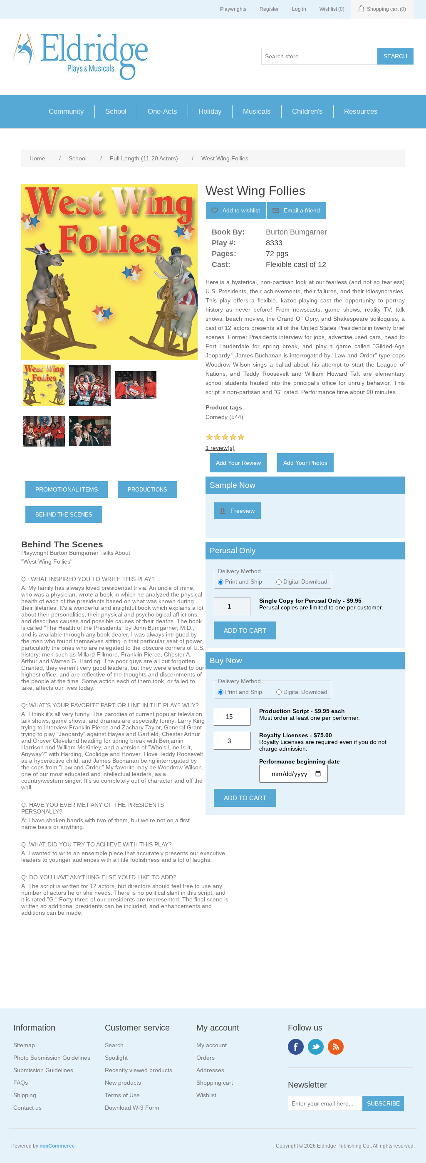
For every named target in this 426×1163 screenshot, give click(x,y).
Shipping (24, 1095)
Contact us (27, 1107)
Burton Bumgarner (296, 232)
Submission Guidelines (43, 1070)
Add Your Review (238, 462)
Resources (361, 111)
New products (123, 1082)
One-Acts (162, 111)
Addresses (210, 1070)
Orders (205, 1057)
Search (114, 1045)
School (115, 111)
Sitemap (24, 1045)
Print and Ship (243, 581)
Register (269, 9)
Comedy (217, 417)
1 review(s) (220, 447)
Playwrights (233, 9)
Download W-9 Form (132, 1107)
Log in (299, 9)
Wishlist (206, 1095)
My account (211, 1045)
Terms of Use (122, 1095)
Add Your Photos (305, 462)
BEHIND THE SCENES (63, 515)
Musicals (257, 111)
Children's (307, 111)
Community (66, 111)
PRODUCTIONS (147, 490)
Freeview (242, 510)
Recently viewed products (138, 1070)
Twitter (316, 1047)
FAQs (20, 1082)
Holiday (210, 111)
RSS (336, 1047)
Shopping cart (214, 1082)
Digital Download (304, 581)
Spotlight (116, 1057)
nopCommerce (57, 1146)
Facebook (296, 1047)
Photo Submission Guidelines (51, 1057)
